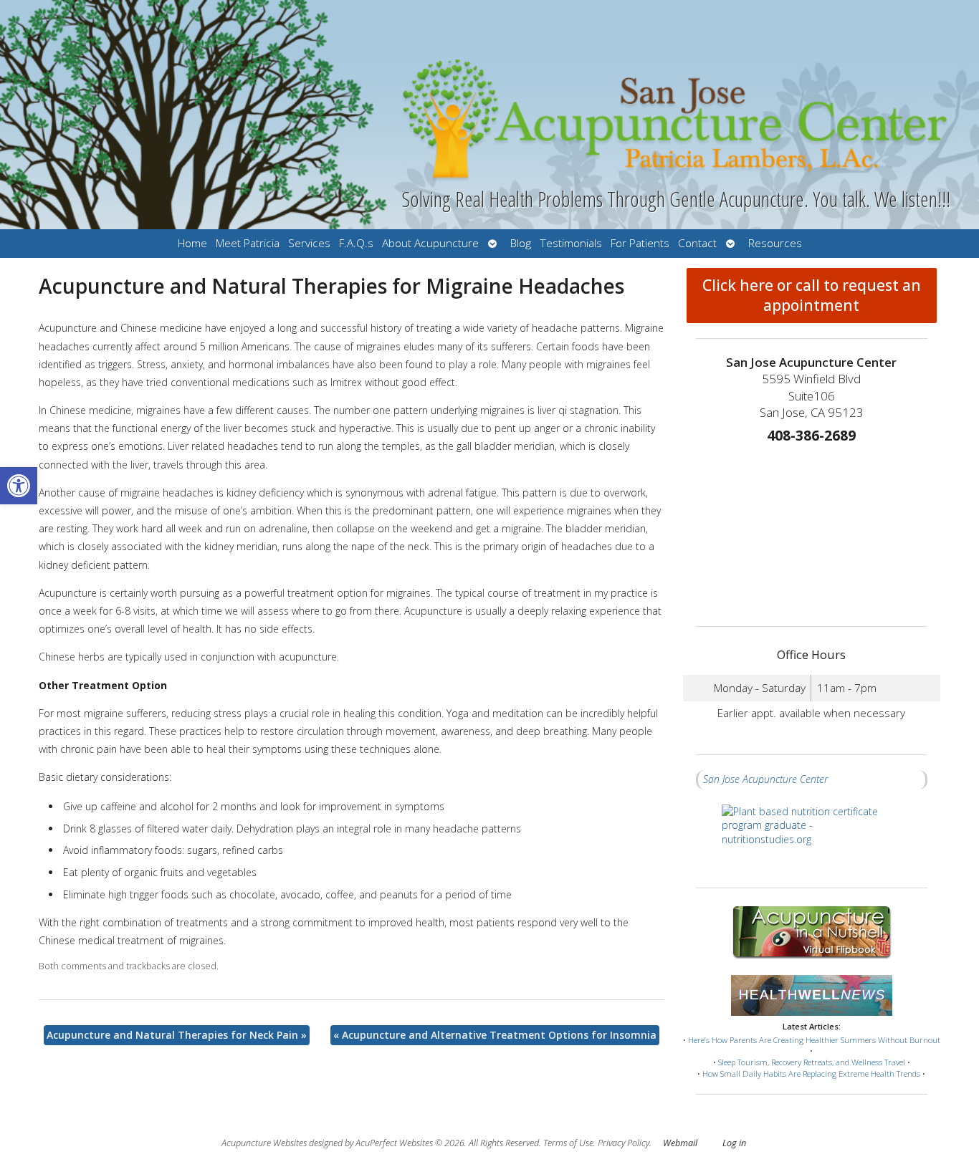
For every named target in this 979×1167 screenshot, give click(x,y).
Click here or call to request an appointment (811, 295)
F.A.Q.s (356, 243)
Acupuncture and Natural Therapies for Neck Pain (177, 1035)
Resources (775, 243)
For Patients (640, 243)
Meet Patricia (248, 243)
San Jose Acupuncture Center (765, 779)
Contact (697, 243)
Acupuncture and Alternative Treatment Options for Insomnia (494, 1035)
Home (192, 243)
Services (309, 243)
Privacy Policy (623, 1143)
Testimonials (571, 243)
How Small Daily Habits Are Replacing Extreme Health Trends (811, 1073)
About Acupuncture (430, 243)
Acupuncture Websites (264, 1143)
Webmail (680, 1143)
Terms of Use (568, 1143)
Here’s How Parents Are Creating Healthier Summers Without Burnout (814, 1039)
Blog (520, 243)
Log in (734, 1143)
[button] (18, 485)
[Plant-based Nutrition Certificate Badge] (812, 839)
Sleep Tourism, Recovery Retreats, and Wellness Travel (811, 1062)
